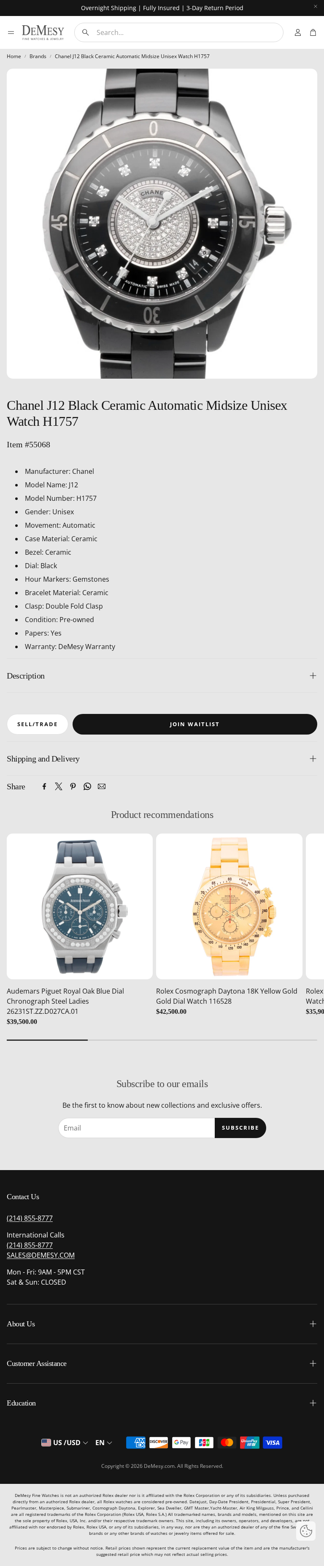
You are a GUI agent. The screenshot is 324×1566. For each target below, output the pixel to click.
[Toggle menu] (11, 32)
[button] (179, 32)
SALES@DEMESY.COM (41, 1255)
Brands (38, 56)
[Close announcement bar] (315, 6)
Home (14, 56)
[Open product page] (80, 906)
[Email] (101, 786)
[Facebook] (44, 786)
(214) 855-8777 (30, 1218)
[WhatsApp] (87, 786)
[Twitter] (58, 786)
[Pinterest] (73, 786)
